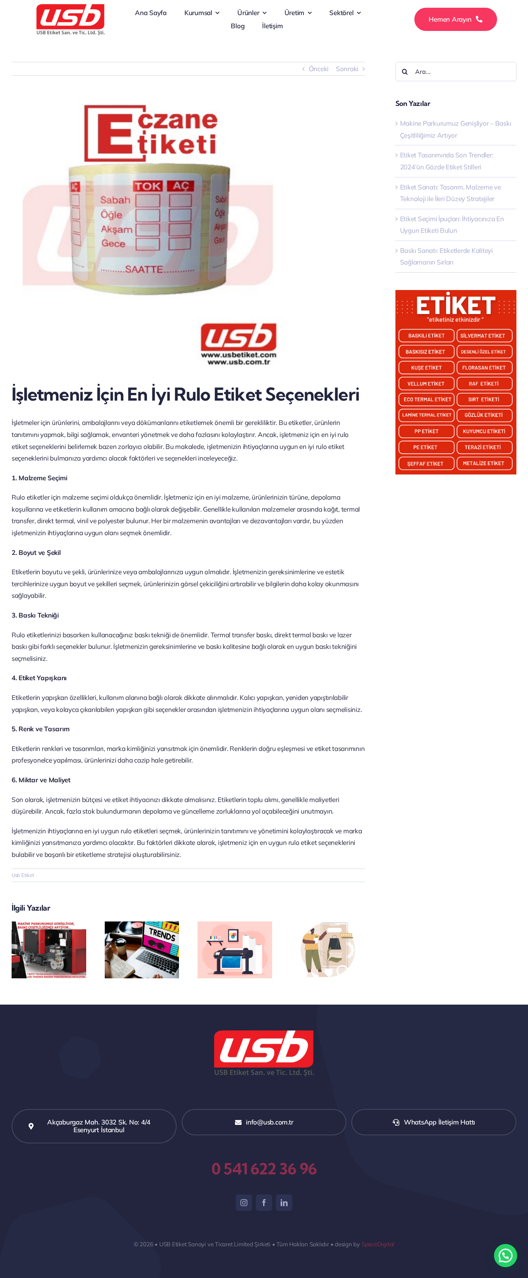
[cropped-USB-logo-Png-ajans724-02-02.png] (70, 6)
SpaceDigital (377, 1244)
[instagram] (244, 1202)
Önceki (319, 69)
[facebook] (264, 1202)
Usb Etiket (23, 875)
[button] (505, 1255)
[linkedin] (284, 1202)
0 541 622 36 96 (264, 1168)
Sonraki (347, 69)
